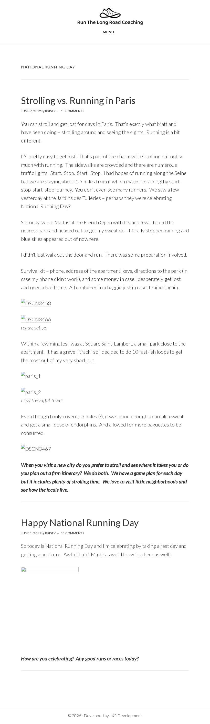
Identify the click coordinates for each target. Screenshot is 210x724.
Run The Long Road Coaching (110, 16)
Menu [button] (108, 32)
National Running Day (69, 546)
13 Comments (72, 111)
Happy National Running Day (80, 522)
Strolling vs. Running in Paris (78, 100)
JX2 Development (126, 715)
